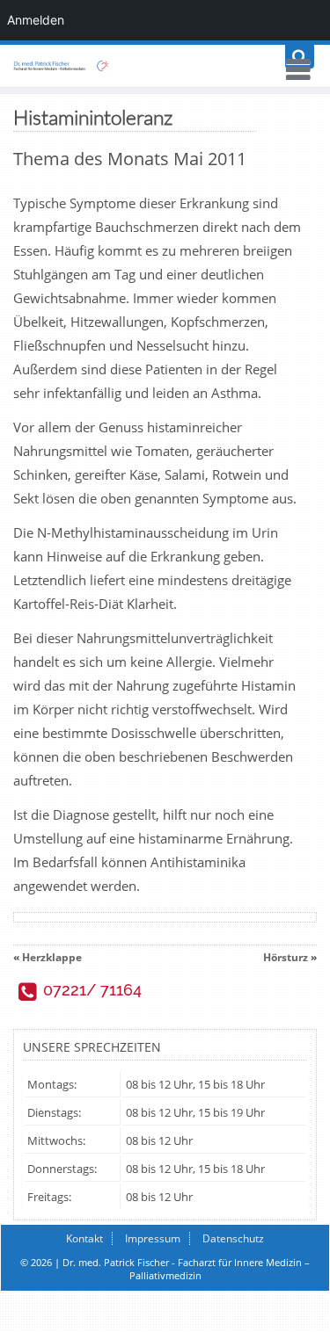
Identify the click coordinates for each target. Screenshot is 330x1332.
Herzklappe (52, 957)
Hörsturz (285, 957)
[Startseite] (165, 66)
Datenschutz (233, 1238)
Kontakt (84, 1238)
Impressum (152, 1238)
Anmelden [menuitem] (35, 19)
